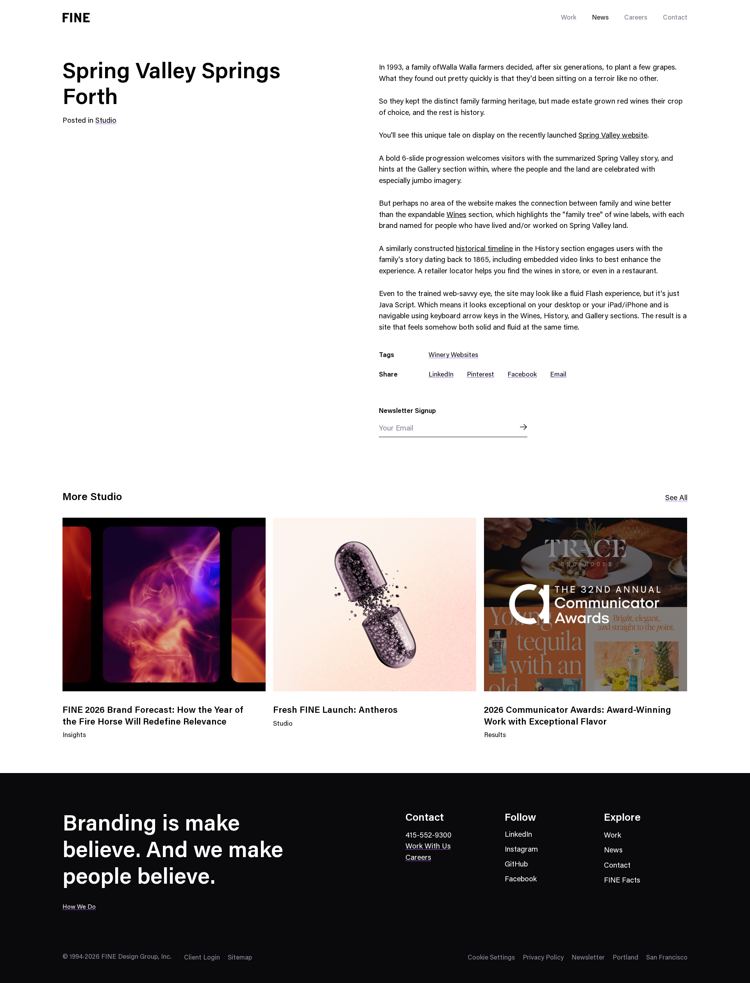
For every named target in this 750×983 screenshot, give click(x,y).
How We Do (79, 907)
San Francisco (667, 958)
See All (676, 498)
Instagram (521, 850)
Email (558, 375)
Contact (675, 18)
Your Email (396, 428)
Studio (105, 121)
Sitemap (240, 958)
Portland (625, 958)
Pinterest (480, 375)
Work (612, 835)
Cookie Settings (491, 958)
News (600, 18)
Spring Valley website (613, 136)
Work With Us (428, 846)
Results (495, 740)
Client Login (202, 958)
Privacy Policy (543, 958)
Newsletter (588, 958)
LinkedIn (441, 375)
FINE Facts (622, 880)
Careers (635, 18)
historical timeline (484, 249)
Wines (456, 215)
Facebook (522, 375)
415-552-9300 (428, 835)
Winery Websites (453, 355)
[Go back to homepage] (76, 17)
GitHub (516, 864)
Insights (74, 740)
